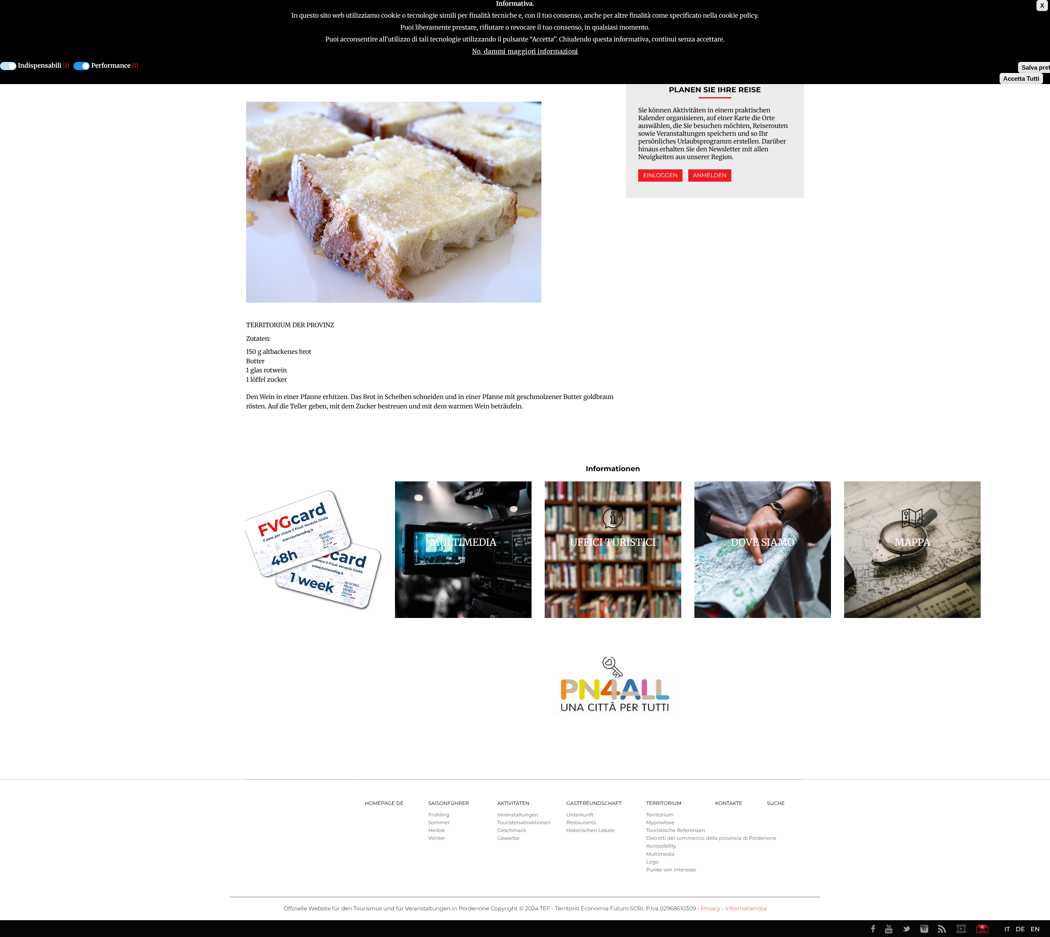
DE (1020, 929)
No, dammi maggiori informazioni (525, 51)
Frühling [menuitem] (438, 815)
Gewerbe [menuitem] (508, 838)
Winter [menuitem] (436, 838)
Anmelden (710, 175)
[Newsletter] (982, 928)
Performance (111, 66)
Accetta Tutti (1021, 78)
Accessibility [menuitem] (661, 846)
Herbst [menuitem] (436, 831)
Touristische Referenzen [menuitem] (675, 831)
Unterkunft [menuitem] (579, 815)
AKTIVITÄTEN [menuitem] (513, 803)
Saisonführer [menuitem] (448, 803)
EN (1035, 929)
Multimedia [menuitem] (660, 854)
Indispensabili (40, 66)
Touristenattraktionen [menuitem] (523, 823)
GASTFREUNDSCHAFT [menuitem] (593, 803)
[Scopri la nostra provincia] (961, 928)
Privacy (710, 908)
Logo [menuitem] (652, 862)
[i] (66, 66)
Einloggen (660, 175)
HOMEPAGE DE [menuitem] (384, 803)
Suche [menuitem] (776, 803)
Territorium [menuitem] (663, 803)
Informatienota (746, 908)
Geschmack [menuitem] (511, 831)
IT (1007, 929)
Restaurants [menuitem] (581, 823)
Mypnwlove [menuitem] (660, 823)
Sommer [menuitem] (439, 823)
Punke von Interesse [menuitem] (671, 870)
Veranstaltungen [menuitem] (517, 815)
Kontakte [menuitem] (728, 803)
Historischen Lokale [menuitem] (590, 831)
